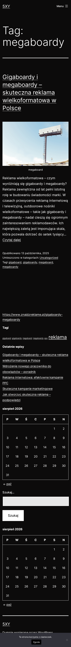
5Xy (6, 6)
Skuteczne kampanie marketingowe (27, 388)
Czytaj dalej (11, 240)
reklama (58, 337)
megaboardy (10, 266)
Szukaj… (8, 492)
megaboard (46, 262)
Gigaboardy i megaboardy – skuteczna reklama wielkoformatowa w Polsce (29, 92)
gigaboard (15, 262)
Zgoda (36, 642)
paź (9, 484)
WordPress (45, 632)
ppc (46, 338)
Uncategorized (49, 257)
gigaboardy (30, 262)
